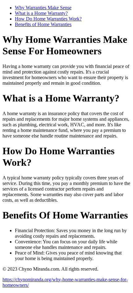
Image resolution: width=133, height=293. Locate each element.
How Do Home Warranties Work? (48, 18)
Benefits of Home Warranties (43, 24)
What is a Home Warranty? (41, 13)
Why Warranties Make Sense (43, 7)
